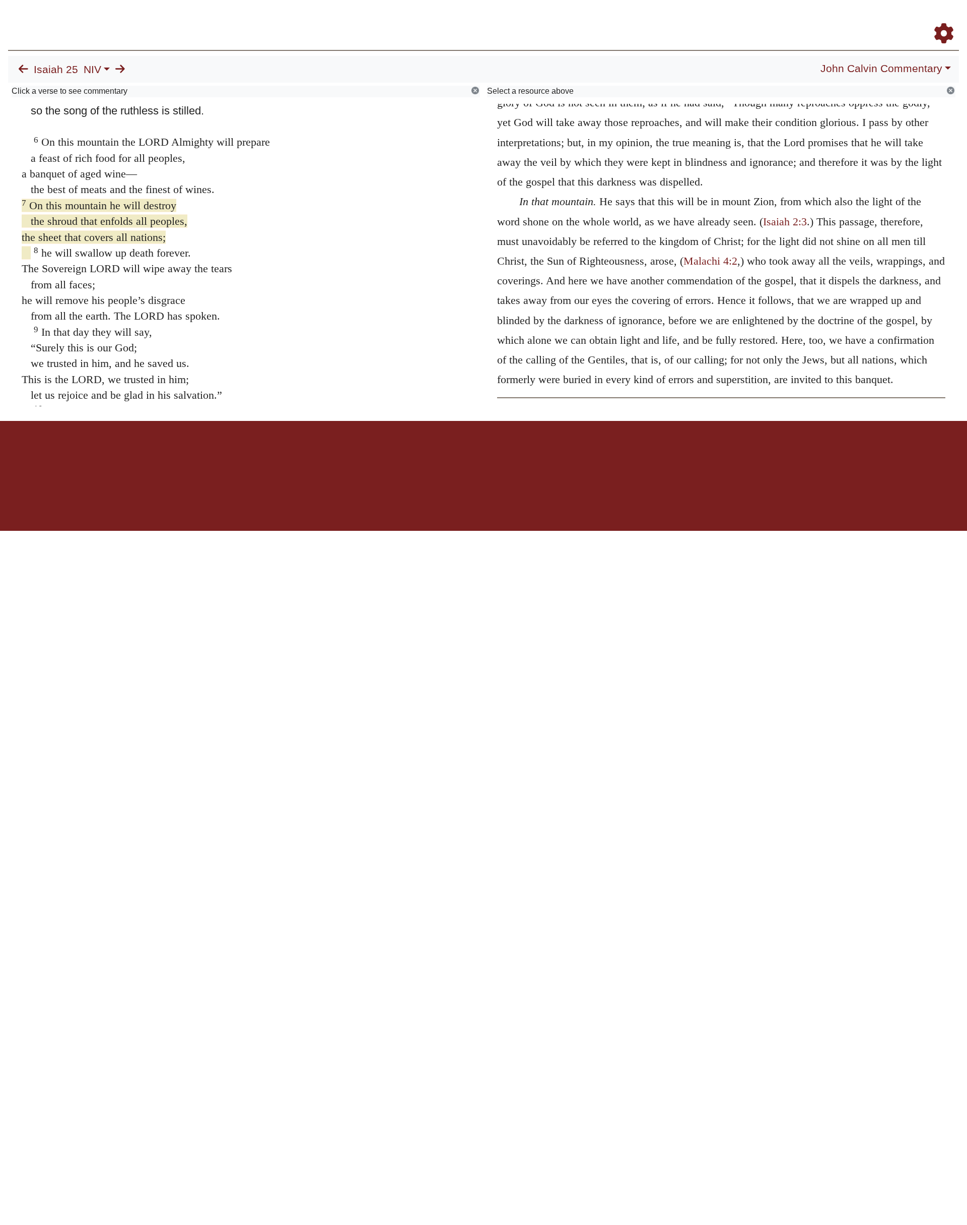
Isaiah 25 (56, 70)
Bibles (464, 456)
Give (569, 456)
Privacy (528, 456)
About (482, 456)
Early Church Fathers (699, 19)
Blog (825, 19)
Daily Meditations (777, 19)
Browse (632, 19)
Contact (550, 456)
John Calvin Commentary (881, 69)
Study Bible (863, 19)
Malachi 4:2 (710, 261)
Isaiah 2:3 (785, 221)
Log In (904, 19)
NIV (92, 70)
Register (939, 19)
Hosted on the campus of (433, 501)
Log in (399, 456)
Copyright (505, 456)
